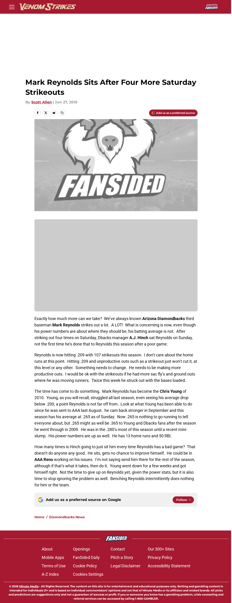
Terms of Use (54, 565)
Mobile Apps (53, 557)
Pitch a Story (122, 557)
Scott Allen (41, 102)
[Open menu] (11, 7)
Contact (118, 549)
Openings (81, 549)
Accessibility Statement (169, 565)
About (47, 549)
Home (39, 517)
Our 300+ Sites (161, 549)
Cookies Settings (88, 574)
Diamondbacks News (67, 517)
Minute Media (29, 586)
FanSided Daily (86, 557)
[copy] (62, 113)
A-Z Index (50, 574)
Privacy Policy (160, 557)
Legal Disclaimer (125, 565)
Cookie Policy (85, 565)
